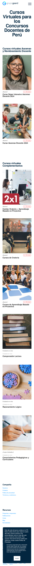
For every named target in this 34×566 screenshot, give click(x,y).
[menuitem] (4, 563)
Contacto (5, 490)
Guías (4, 518)
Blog (4, 520)
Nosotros (5, 488)
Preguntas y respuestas (9, 513)
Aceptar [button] (17, 558)
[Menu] (28, 4)
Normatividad (6, 522)
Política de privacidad (8, 492)
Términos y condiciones (9, 495)
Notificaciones (6, 515)
